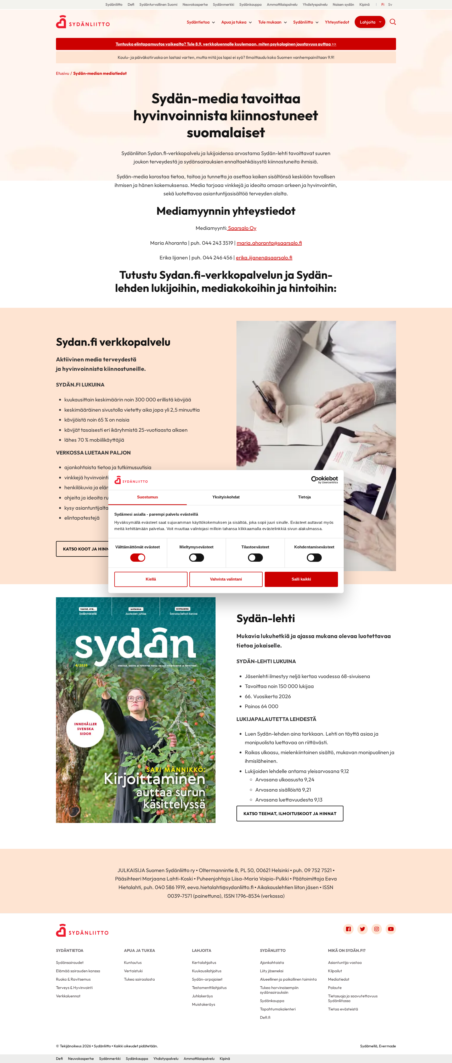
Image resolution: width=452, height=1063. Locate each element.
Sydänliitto (113, 4)
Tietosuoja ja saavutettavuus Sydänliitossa (352, 998)
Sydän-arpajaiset (207, 979)
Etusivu (62, 73)
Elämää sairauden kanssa (78, 970)
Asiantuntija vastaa (345, 962)
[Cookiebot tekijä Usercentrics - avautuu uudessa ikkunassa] (315, 480)
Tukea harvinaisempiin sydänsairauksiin (279, 990)
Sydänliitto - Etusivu (98, 21)
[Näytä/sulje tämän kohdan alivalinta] (213, 22)
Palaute (335, 987)
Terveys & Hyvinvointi (74, 987)
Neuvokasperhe (195, 4)
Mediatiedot (338, 979)
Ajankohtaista (272, 962)
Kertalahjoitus (204, 962)
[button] (392, 23)
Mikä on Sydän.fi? (346, 950)
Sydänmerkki (223, 4)
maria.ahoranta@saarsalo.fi (269, 243)
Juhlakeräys (202, 995)
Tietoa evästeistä (343, 1009)
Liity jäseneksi (271, 970)
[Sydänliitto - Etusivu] (82, 930)
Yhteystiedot (337, 22)
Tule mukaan (269, 22)
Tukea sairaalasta (139, 979)
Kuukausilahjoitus (206, 970)
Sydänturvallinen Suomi (158, 4)
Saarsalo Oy (241, 228)
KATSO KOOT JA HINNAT (89, 549)
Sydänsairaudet (70, 962)
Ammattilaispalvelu (282, 4)
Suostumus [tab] (147, 497)
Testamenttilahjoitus (209, 987)
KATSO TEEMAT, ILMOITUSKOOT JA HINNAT (290, 813)
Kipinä (364, 4)
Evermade (387, 1046)
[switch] (196, 557)
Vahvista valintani (226, 579)
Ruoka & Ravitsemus (73, 979)
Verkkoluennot (68, 995)
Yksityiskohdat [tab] (226, 497)
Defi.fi (265, 1017)
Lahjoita (367, 22)
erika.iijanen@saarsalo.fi (264, 257)
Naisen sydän (343, 4)
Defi (131, 4)
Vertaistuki (133, 970)
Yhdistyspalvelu (315, 4)
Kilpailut (335, 970)
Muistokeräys (203, 1004)
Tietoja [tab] (304, 497)
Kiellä (151, 579)
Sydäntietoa (198, 22)
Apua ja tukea (233, 22)
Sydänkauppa (250, 4)
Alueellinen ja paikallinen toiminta (288, 979)
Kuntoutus (133, 962)
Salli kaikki (301, 579)
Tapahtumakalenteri (278, 1009)
